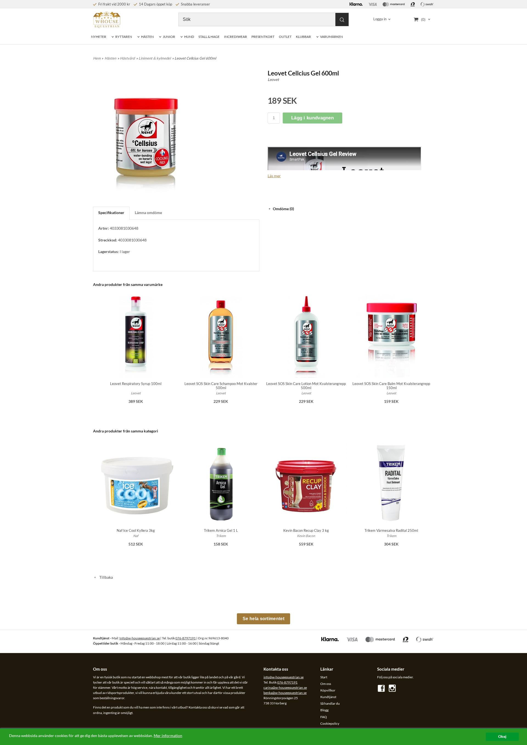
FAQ (323, 717)
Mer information (168, 735)
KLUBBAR (303, 37)
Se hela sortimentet (263, 618)
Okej (502, 736)
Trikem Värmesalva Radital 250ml (391, 530)
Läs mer (274, 175)
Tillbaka (105, 577)
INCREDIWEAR (235, 37)
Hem (97, 58)
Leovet (273, 79)
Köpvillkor (327, 690)
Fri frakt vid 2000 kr (113, 4)
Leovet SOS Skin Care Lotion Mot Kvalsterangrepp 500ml (306, 385)
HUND (189, 37)
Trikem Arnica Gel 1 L (221, 530)
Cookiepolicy (329, 723)
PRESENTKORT (262, 37)
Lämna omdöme (148, 212)
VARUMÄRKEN (331, 37)
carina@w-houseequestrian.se (285, 687)
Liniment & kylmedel (155, 58)
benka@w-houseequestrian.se (285, 693)
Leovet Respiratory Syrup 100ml (135, 383)
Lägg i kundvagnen (312, 117)
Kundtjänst (328, 697)
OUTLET (285, 37)
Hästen (110, 58)
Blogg (324, 710)
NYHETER (98, 37)
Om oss (325, 684)
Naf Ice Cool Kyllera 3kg (136, 530)
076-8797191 (185, 638)
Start (323, 677)
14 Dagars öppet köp (155, 4)
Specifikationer (111, 212)
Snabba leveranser (195, 4)
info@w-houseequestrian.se (284, 677)
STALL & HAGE (209, 37)
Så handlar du (330, 703)
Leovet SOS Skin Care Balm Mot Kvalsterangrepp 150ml (391, 385)
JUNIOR (169, 37)
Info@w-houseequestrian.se (139, 638)
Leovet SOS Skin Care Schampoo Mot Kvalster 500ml (220, 385)
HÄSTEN (147, 37)
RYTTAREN (123, 37)
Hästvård (127, 58)
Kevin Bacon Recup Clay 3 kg (306, 530)
